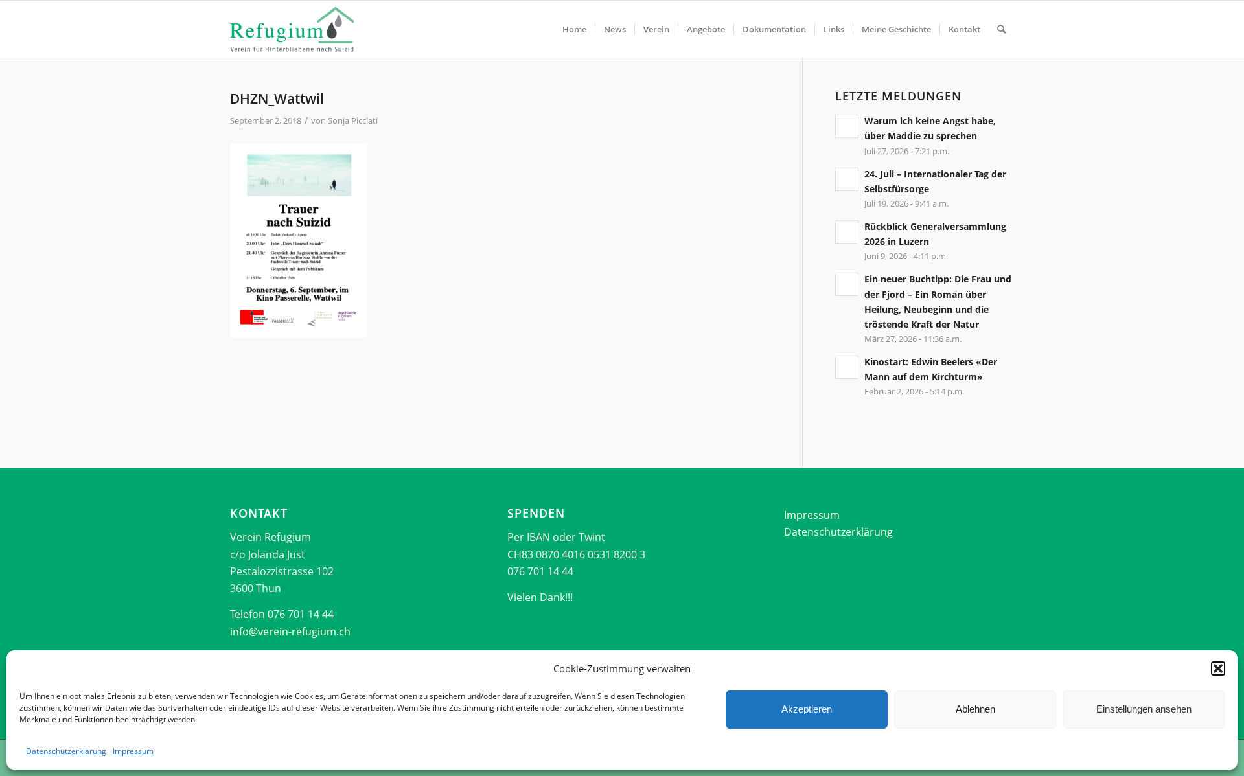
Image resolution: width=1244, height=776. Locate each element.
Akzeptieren (806, 708)
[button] (1218, 668)
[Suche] (1001, 29)
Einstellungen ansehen (1144, 708)
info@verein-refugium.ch (290, 631)
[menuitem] (574, 29)
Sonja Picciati (353, 120)
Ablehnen (975, 708)
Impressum (133, 751)
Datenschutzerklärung (66, 751)
